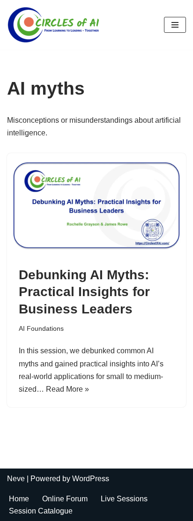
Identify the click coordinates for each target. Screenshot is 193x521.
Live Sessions (124, 499)
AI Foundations (41, 328)
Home (19, 499)
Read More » (67, 389)
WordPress (90, 479)
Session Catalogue (41, 511)
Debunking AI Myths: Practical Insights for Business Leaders (84, 292)
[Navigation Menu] (175, 25)
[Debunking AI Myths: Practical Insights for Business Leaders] (96, 205)
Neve (16, 479)
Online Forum (65, 499)
